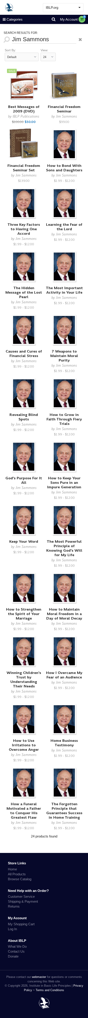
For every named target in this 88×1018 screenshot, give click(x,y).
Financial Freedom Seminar (64, 109)
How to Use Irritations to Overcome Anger (24, 745)
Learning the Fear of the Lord (64, 227)
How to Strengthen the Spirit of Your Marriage (23, 614)
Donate (13, 956)
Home (12, 869)
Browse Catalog (19, 879)
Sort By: (10, 50)
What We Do (17, 946)
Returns (14, 906)
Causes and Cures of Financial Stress (24, 353)
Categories (15, 19)
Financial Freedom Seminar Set (23, 168)
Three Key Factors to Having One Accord (23, 229)
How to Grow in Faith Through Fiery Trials (64, 419)
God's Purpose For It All (23, 480)
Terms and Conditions (50, 990)
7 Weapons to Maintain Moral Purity (64, 356)
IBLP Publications (26, 116)
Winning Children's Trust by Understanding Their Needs (24, 679)
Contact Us (16, 951)
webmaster (39, 977)
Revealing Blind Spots (23, 417)
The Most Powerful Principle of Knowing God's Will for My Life (64, 548)
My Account (69, 19)
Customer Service (21, 896)
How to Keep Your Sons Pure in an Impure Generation (64, 483)
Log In (12, 929)
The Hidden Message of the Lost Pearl (23, 292)
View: (44, 50)
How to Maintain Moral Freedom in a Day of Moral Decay (64, 614)
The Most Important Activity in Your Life (64, 290)
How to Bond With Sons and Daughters (64, 168)
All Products (17, 874)
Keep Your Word (23, 541)
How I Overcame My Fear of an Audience (64, 675)
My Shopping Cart (21, 924)
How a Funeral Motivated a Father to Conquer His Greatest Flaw (24, 810)
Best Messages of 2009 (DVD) (23, 109)
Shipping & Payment (23, 901)
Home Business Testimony (64, 743)
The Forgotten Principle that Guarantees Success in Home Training (64, 810)
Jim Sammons (66, 116)
